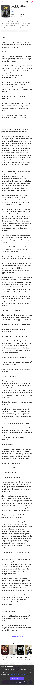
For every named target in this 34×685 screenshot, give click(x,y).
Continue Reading (17, 636)
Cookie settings (17, 682)
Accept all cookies (17, 678)
